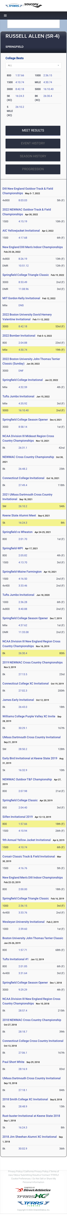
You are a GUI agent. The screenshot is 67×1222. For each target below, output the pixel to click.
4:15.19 (23, 221)
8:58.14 (23, 426)
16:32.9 (23, 770)
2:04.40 (23, 807)
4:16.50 (23, 578)
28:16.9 (23, 1069)
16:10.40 (48, 89)
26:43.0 (23, 707)
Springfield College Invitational (22, 380)
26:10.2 (19, 106)
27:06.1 (23, 1052)
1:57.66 (19, 75)
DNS (21, 305)
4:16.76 (23, 868)
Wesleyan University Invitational (23, 921)
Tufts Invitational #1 (15, 959)
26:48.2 (23, 468)
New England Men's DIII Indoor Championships (32, 877)
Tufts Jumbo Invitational (18, 396)
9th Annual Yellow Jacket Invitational (26, 840)
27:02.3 (23, 690)
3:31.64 (23, 973)
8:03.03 (23, 200)
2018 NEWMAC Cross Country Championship (31, 1020)
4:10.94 (23, 830)
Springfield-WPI (12, 548)
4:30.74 (47, 82)
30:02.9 (23, 1148)
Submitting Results (30, 1175)
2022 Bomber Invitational (18, 335)
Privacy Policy (15, 1171)
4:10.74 (19, 82)
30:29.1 (23, 728)
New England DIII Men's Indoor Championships (32, 247)
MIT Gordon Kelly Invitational (21, 298)
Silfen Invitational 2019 (17, 816)
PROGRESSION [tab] (33, 169)
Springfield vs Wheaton (17, 532)
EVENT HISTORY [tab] (33, 143)
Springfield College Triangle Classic (25, 275)
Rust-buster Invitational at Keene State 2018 (31, 1115)
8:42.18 (19, 89)
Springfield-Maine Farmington (22, 571)
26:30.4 (47, 96)
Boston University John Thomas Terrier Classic (32, 938)
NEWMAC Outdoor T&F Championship (27, 779)
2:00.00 (23, 889)
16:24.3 (19, 96)
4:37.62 (23, 625)
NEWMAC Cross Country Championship (28, 457)
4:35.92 (23, 403)
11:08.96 (24, 289)
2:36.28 (23, 602)
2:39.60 (23, 928)
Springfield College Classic (20, 800)
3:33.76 (23, 912)
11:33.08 (24, 632)
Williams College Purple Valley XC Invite (28, 716)
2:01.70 (23, 539)
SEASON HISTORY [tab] (33, 156)
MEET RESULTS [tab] (33, 130)
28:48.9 (23, 1106)
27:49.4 (23, 485)
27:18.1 (23, 1090)
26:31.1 (23, 447)
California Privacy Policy (36, 1171)
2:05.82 (23, 555)
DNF (21, 370)
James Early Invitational (18, 699)
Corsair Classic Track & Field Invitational (28, 856)
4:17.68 (23, 237)
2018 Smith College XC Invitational (25, 1099)
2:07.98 (23, 791)
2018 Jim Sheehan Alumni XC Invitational (29, 1136)
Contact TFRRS (50, 1175)
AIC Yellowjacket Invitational (21, 230)
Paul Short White (13, 1062)
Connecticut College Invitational (23, 478)
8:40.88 (23, 609)
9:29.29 (23, 989)
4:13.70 (23, 562)
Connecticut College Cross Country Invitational (32, 1041)
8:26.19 (23, 258)
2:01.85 (23, 966)
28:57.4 (23, 1010)
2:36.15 (47, 75)
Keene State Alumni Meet (19, 515)
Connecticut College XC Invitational (25, 683)
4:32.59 (23, 387)
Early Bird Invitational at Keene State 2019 (29, 758)
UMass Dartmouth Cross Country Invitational (31, 737)
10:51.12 (24, 265)
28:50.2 (23, 749)
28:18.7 (23, 1031)
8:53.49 (23, 282)
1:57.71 (23, 950)
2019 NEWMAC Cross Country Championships (32, 662)
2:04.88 (23, 342)
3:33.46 (23, 585)
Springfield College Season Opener (25, 419)
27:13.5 (23, 674)
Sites (16, 1175)
